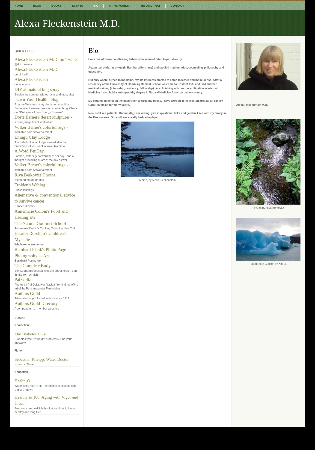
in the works (119, 5)
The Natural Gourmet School (40, 223)
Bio (95, 5)
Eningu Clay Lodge (32, 137)
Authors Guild (27, 293)
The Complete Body (33, 265)
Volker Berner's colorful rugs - (41, 127)
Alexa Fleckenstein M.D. (37, 69)
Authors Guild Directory (36, 303)
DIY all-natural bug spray (37, 89)
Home (19, 5)
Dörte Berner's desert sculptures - (43, 117)
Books (56, 5)
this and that (149, 5)
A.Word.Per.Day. (30, 151)
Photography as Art (32, 255)
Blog (37, 5)
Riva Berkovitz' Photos (35, 175)
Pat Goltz (23, 279)
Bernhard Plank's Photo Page (40, 249)
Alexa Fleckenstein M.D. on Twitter (46, 59)
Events (77, 5)
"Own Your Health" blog (37, 99)
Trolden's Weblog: (31, 184)
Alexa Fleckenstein (31, 79)
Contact (177, 5)
